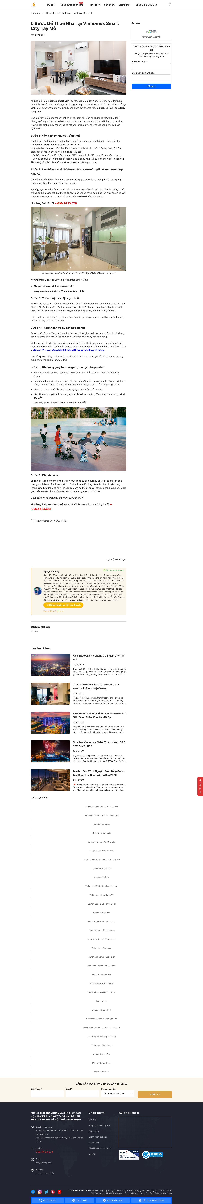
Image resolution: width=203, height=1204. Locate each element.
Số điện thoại (140, 61)
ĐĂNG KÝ (155, 1094)
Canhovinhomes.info (79, 1190)
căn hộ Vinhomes (115, 580)
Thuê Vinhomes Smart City (47, 521)
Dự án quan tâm (108, 1089)
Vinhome (59, 279)
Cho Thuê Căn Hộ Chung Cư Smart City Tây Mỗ (98, 657)
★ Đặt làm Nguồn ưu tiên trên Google (63, 605)
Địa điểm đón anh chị (143, 72)
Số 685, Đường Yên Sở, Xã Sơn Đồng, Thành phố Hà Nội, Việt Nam (59, 1132)
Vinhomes (102, 108)
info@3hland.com (44, 1162)
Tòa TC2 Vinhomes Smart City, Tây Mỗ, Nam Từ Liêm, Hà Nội (60, 1139)
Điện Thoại (36, 1089)
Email (69, 1089)
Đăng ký (151, 86)
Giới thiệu (93, 1119)
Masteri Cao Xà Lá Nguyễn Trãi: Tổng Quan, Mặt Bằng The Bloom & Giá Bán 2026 (98, 773)
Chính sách (94, 1131)
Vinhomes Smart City (42, 144)
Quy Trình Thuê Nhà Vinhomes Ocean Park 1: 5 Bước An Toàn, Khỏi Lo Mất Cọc (99, 715)
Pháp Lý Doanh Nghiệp (99, 1125)
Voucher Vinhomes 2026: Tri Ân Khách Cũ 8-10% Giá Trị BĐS (99, 744)
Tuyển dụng (94, 1142)
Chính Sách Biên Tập (98, 1137)
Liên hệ (92, 1154)
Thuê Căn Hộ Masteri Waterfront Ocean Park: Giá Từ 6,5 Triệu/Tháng (96, 686)
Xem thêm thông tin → (54, 611)
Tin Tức (64, 521)
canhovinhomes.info (45, 1173)
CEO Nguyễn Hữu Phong (100, 1148)
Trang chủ (35, 13)
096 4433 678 (44, 1151)
